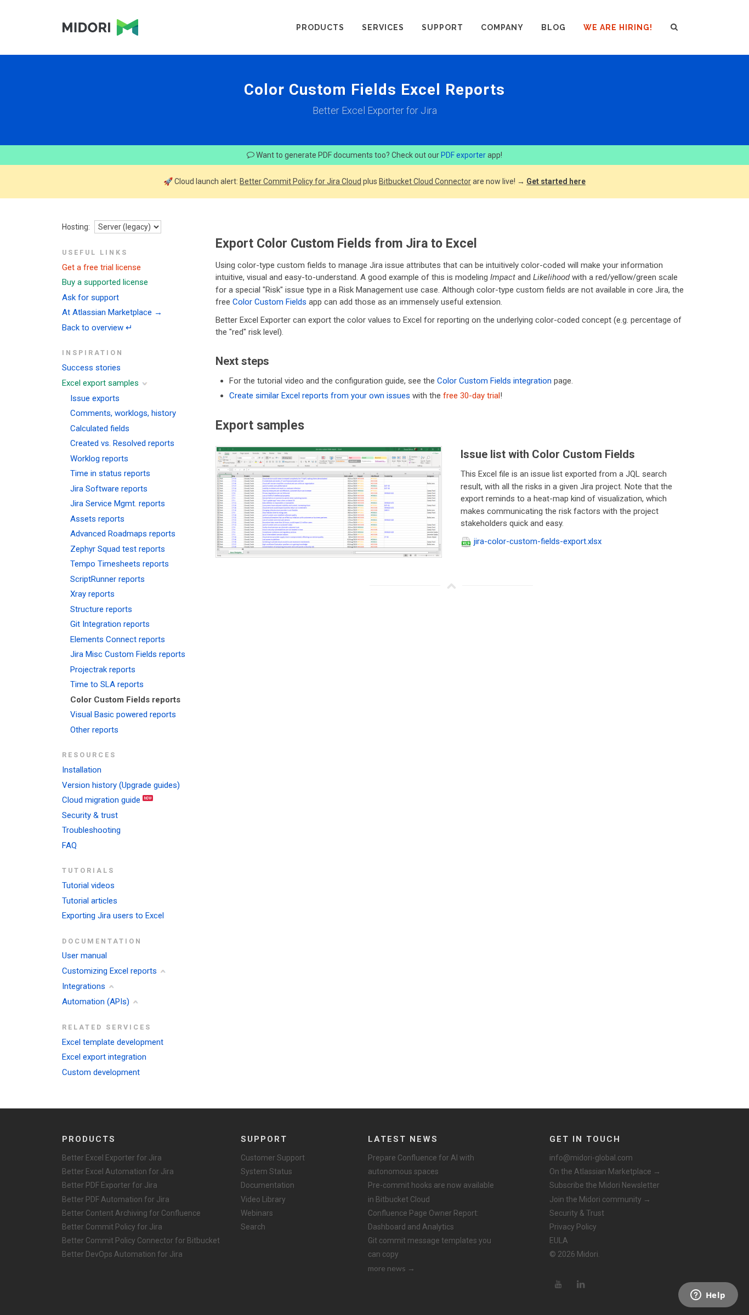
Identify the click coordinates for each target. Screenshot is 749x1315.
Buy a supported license (105, 282)
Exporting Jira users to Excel (113, 916)
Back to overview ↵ (97, 328)
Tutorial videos (88, 885)
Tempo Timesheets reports (119, 564)
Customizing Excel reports (109, 971)
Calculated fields (99, 428)
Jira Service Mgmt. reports (117, 503)
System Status (266, 1171)
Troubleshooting (91, 830)
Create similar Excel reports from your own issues (319, 396)
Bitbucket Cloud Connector (425, 181)
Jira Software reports (108, 489)
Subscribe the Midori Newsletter (604, 1185)
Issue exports (95, 398)
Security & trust (90, 815)
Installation (81, 770)
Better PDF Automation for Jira (115, 1199)
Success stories (91, 368)
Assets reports (97, 519)
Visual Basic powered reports (123, 714)
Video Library (263, 1199)
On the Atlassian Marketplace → (605, 1171)
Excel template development (112, 1042)
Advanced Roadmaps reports (122, 534)
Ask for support (90, 297)
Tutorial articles (89, 901)
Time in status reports (110, 473)
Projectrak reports (102, 669)
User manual (84, 955)
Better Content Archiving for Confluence (131, 1213)
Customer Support (273, 1157)
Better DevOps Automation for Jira (122, 1254)
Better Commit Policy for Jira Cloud (300, 181)
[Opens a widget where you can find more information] (708, 1296)
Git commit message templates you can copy (429, 1247)
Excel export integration (104, 1057)
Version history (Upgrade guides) (121, 785)
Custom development (101, 1072)
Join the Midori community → (600, 1199)
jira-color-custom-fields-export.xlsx (538, 541)
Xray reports (92, 594)
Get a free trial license (101, 267)
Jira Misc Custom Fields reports (127, 654)
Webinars (257, 1213)
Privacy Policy (573, 1226)
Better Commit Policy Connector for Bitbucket (141, 1240)
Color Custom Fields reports (125, 700)
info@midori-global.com (591, 1157)
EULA (558, 1240)
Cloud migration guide (101, 800)
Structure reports (101, 609)
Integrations (83, 986)
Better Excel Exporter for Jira (112, 1157)
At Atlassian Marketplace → (112, 312)
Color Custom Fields (269, 302)
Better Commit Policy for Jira (112, 1226)
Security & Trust (576, 1213)
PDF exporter (463, 155)
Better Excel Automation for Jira (118, 1171)
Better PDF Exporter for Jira (109, 1185)
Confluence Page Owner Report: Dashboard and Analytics (423, 1220)
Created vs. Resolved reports (122, 443)
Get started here (556, 181)
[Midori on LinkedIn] (581, 1284)
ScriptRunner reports (107, 579)
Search (253, 1226)
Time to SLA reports (107, 684)
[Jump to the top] (451, 586)
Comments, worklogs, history (123, 413)
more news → (391, 1268)
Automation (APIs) (95, 1002)
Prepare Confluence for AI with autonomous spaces (421, 1164)
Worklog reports (99, 459)
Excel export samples (100, 383)
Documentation (267, 1185)
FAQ (69, 845)
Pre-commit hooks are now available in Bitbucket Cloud (431, 1192)
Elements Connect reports (117, 639)
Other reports (94, 730)
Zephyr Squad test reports (117, 549)
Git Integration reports (110, 624)
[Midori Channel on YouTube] (558, 1284)
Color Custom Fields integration (494, 381)
